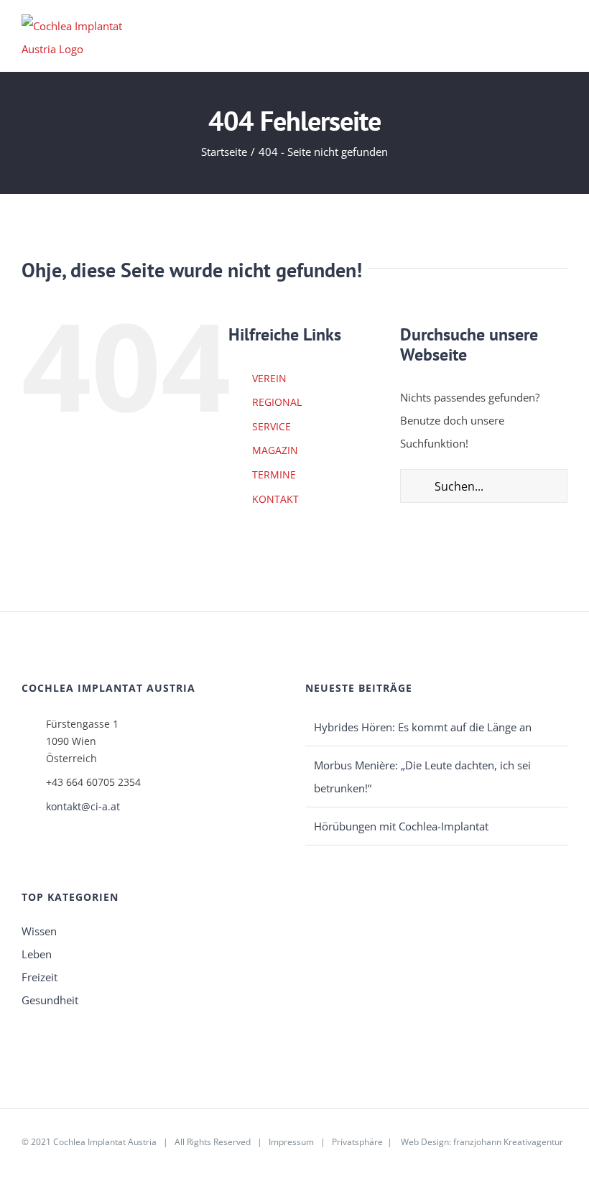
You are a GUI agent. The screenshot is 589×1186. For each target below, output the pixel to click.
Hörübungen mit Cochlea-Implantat (401, 826)
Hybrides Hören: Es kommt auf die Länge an (423, 727)
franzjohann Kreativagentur (508, 1142)
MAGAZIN (275, 450)
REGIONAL (277, 402)
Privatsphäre (357, 1142)
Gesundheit (50, 1000)
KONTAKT (275, 499)
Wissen (39, 931)
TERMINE (274, 474)
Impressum (291, 1142)
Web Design (425, 1142)
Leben (37, 954)
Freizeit (39, 977)
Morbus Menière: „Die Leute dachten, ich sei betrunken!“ (422, 776)
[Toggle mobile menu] (561, 34)
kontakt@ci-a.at (83, 806)
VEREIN (269, 378)
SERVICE (271, 426)
